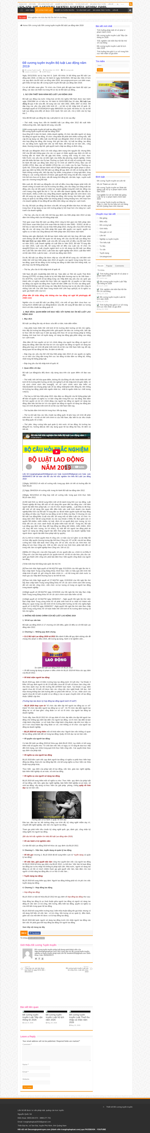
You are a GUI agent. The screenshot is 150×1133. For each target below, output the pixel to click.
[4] (31, 248)
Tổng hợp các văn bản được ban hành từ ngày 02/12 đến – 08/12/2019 (35, 969)
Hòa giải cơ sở (106, 232)
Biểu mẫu (103, 222)
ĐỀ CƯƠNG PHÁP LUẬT (45, 4)
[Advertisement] (56, 43)
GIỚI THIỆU (32, 4)
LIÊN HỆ (110, 4)
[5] (30, 286)
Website (26, 1079)
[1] (78, 163)
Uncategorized (105, 257)
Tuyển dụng (104, 253)
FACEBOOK (89, 1129)
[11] (26, 392)
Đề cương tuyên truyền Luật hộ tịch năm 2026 (45, 17)
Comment (27, 1044)
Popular (109, 266)
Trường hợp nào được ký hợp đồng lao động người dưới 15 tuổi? (49, 701)
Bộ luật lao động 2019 (36, 938)
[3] (56, 165)
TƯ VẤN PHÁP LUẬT (81, 4)
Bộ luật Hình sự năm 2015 (34, 241)
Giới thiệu (104, 229)
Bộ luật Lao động (44, 80)
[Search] (130, 4)
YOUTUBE (101, 1129)
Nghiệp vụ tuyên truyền (109, 239)
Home (24, 25)
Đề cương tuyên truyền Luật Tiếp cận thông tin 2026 (32, 1017)
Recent (100, 266)
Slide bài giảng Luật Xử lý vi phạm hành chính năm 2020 (112, 190)
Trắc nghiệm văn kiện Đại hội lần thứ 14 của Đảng (112, 42)
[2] (33, 165)
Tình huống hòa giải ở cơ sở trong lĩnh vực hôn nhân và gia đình (112, 52)
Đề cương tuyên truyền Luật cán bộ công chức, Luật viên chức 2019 (77, 969)
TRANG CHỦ (23, 4)
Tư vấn (102, 250)
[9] (53, 384)
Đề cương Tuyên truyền (32, 70)
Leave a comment (31, 72)
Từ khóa (101, 270)
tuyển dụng (78, 855)
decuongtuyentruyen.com (71, 80)
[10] (26, 387)
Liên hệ (122, 181)
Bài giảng (103, 218)
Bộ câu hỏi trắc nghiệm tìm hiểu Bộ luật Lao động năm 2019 (47, 836)
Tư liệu (102, 246)
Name (26, 1064)
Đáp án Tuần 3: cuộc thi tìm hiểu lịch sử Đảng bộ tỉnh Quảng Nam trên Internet (112, 204)
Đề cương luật (34, 25)
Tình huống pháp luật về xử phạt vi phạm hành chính (111, 31)
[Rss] (117, 4)
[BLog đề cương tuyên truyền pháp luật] (75, 7)
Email (25, 1072)
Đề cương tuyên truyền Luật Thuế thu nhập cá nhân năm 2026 (79, 1018)
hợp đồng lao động (75, 897)
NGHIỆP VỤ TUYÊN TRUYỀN (64, 4)
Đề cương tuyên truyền (122, 1107)
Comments (119, 266)
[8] (86, 382)
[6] (76, 288)
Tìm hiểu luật (105, 243)
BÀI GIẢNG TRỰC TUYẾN (98, 4)
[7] (62, 382)
